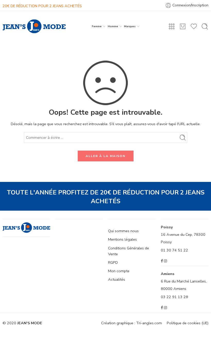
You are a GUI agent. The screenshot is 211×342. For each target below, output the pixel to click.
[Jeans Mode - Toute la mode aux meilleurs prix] (34, 26)
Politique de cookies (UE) (187, 323)
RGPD (113, 262)
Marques (130, 26)
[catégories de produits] (171, 26)
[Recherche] (204, 26)
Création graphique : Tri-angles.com (131, 323)
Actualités (116, 279)
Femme (97, 26)
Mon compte (118, 270)
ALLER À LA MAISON (106, 156)
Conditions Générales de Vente (128, 251)
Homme (113, 26)
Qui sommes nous (123, 230)
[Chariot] (182, 26)
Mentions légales (122, 239)
